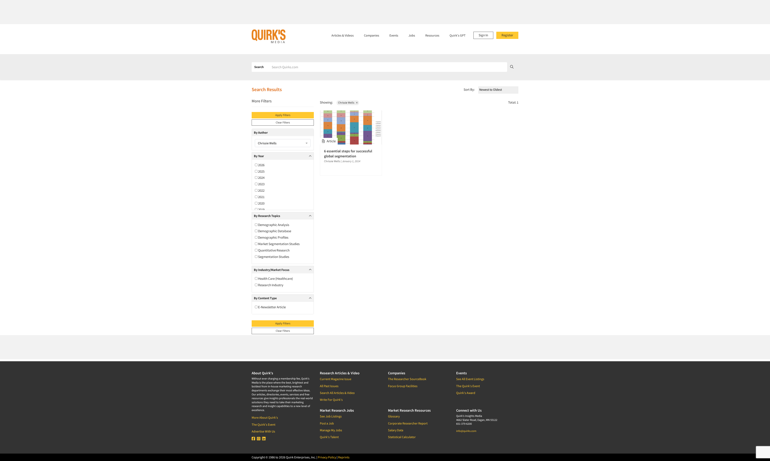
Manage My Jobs (331, 430)
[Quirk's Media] (269, 36)
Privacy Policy (327, 457)
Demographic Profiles (272, 237)
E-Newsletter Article (271, 307)
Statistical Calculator (402, 437)
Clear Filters (283, 122)
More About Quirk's (265, 417)
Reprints (344, 457)
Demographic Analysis (273, 225)
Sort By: (469, 89)
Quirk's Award (465, 393)
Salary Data (395, 430)
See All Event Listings (470, 379)
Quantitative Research (273, 250)
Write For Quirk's (331, 400)
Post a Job (327, 423)
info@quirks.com (466, 431)
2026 (260, 165)
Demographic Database (274, 231)
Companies (371, 35)
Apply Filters (282, 115)
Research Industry (270, 285)
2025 (260, 171)
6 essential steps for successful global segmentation (348, 153)
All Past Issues (329, 386)
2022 (260, 190)
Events (393, 35)
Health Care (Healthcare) (275, 278)
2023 (260, 184)
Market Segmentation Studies (278, 244)
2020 (260, 203)
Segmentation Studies (273, 256)
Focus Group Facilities (402, 386)
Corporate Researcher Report (408, 423)
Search (259, 67)
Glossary (394, 416)
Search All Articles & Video (337, 393)
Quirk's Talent (329, 437)
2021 (260, 197)
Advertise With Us (263, 431)
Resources (432, 35)
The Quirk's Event (263, 424)
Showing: (326, 102)
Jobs (411, 35)
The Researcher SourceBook (407, 379)
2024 (260, 177)
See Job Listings (331, 416)
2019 (260, 209)
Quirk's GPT (458, 35)
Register (507, 35)
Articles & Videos (342, 35)
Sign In (483, 35)
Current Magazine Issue (335, 379)
